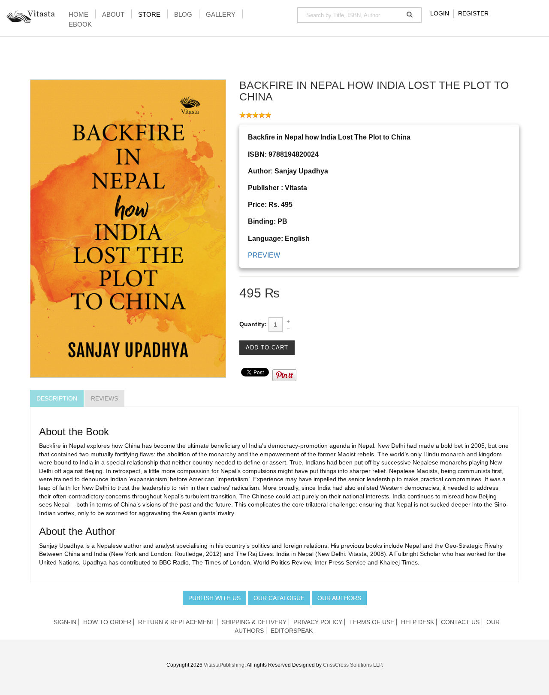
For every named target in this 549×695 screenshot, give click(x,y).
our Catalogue (279, 598)
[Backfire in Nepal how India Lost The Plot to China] (128, 228)
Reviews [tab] (104, 398)
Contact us (460, 622)
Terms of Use (371, 622)
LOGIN (439, 13)
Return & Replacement (176, 622)
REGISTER (473, 13)
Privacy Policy (317, 622)
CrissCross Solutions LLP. (353, 665)
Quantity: (253, 324)
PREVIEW (264, 255)
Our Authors (339, 598)
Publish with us (214, 598)
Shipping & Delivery (254, 622)
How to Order (107, 622)
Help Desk (417, 622)
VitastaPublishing (224, 665)
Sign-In (65, 622)
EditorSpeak (292, 630)
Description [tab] (56, 398)
